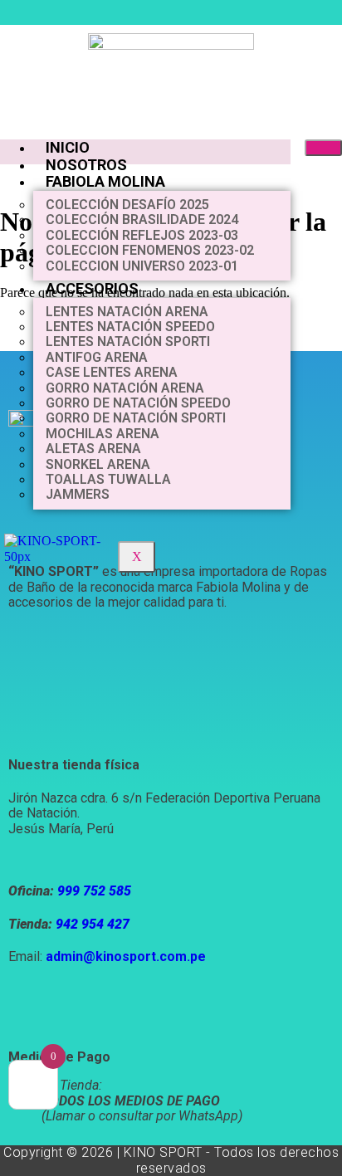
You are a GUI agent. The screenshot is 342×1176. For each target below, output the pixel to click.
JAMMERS (78, 494)
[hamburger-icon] (323, 147)
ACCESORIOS (92, 288)
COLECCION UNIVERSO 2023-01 (142, 266)
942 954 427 (92, 924)
